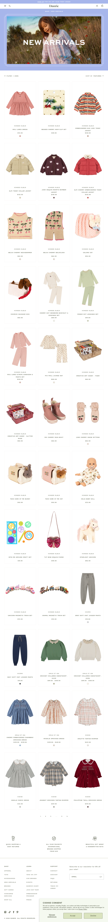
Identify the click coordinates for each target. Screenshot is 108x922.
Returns (54, 882)
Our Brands (31, 878)
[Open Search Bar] (10, 6)
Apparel (7, 871)
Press (29, 900)
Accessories (9, 878)
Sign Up (41, 2)
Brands (7, 886)
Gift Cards (9, 890)
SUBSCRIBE (100, 876)
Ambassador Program (31, 895)
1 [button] (40, 816)
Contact (54, 871)
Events (29, 882)
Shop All (8, 900)
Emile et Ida (54, 673)
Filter (12, 76)
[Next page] (67, 816)
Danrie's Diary (32, 886)
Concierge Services (8, 895)
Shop (47, 11)
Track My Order (54, 887)
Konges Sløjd (20, 126)
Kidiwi (87, 735)
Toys (6, 874)
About (29, 871)
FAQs (52, 878)
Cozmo (88, 612)
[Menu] (5, 6)
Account (54, 874)
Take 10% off (31, 874)
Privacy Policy (82, 909)
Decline (93, 916)
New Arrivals (57, 11)
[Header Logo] (54, 6)
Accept (72, 916)
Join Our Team (32, 890)
